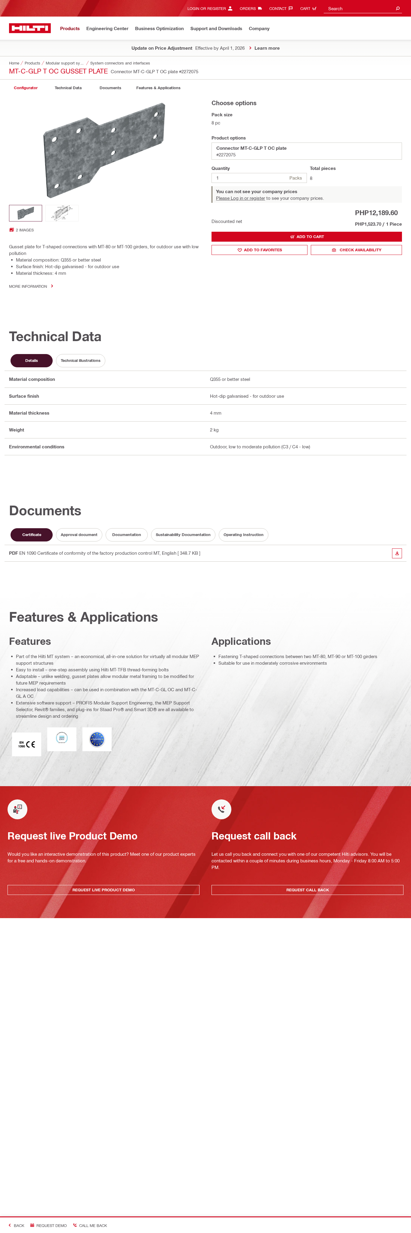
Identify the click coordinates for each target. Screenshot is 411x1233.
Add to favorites (263, 249)
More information (28, 286)
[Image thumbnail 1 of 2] (25, 213)
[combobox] (363, 8)
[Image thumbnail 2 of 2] (62, 213)
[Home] (30, 28)
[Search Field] (397, 8)
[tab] (26, 88)
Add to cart (310, 236)
